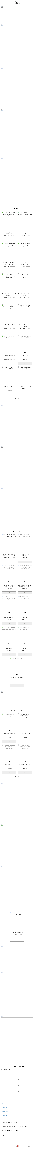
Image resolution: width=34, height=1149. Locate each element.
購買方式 (4, 1103)
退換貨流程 (5, 1111)
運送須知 (4, 1107)
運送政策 (4, 1115)
